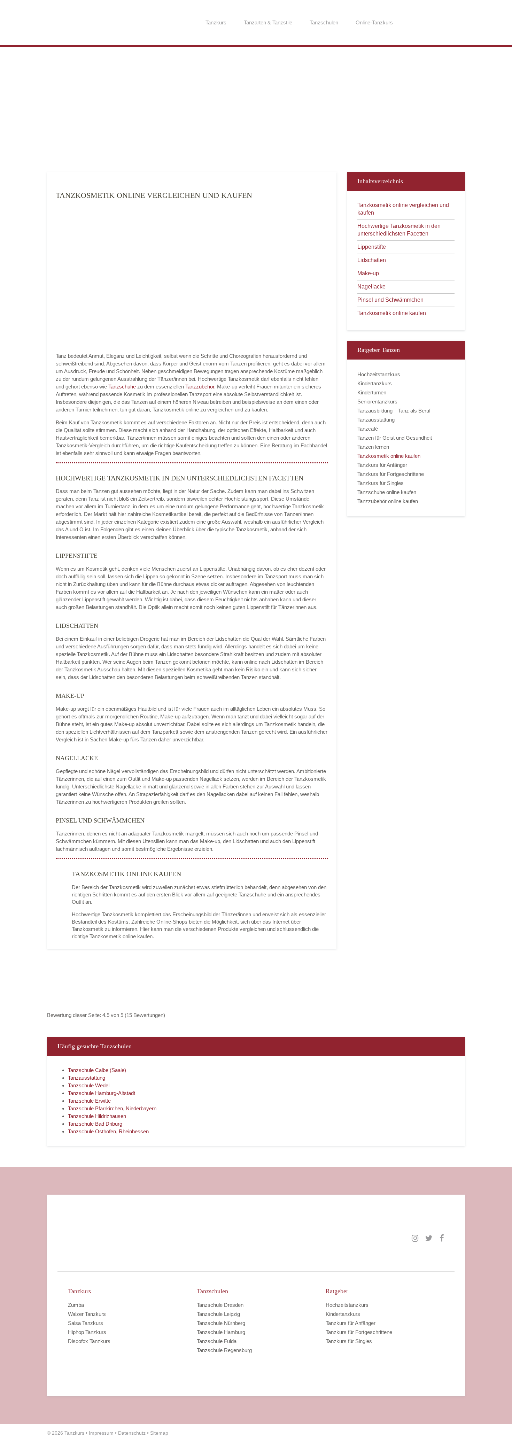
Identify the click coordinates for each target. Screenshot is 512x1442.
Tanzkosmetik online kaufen (391, 313)
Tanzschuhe (122, 387)
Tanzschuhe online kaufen (386, 492)
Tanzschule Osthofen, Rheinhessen (108, 1131)
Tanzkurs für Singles (380, 483)
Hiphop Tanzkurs (87, 1332)
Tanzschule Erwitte (89, 1101)
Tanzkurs (215, 22)
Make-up (368, 273)
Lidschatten (371, 260)
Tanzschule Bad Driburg (95, 1124)
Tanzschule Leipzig (218, 1314)
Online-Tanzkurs (374, 22)
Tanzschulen (324, 22)
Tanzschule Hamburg (221, 1332)
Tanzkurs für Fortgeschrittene (390, 474)
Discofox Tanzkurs (89, 1341)
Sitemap (159, 1433)
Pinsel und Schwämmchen (390, 300)
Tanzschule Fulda (216, 1341)
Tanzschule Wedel (88, 1085)
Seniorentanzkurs (377, 401)
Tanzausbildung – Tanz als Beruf (393, 411)
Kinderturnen (371, 392)
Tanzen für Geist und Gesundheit (394, 438)
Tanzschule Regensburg (224, 1350)
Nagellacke (371, 287)
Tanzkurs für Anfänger (382, 465)
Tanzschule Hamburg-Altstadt (101, 1093)
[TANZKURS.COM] (137, 1238)
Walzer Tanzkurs (87, 1314)
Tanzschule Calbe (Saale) (97, 1070)
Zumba (76, 1305)
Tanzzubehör (199, 387)
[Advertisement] (256, 113)
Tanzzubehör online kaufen (387, 501)
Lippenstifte (371, 247)
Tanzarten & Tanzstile (268, 22)
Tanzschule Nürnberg (221, 1323)
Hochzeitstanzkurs (378, 374)
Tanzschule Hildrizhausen (97, 1116)
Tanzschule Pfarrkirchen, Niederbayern (112, 1108)
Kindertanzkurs (374, 383)
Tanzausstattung (376, 420)
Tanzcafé (367, 429)
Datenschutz (132, 1433)
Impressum (101, 1433)
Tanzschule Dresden (220, 1305)
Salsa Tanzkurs (85, 1323)
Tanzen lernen (373, 447)
